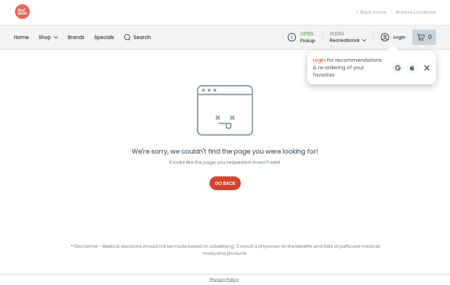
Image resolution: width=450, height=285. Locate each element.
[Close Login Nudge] (426, 67)
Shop (45, 37)
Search (142, 37)
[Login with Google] (398, 67)
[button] (371, 67)
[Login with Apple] (412, 67)
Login (399, 37)
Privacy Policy (224, 280)
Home (21, 37)
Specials (104, 37)
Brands (76, 37)
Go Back (225, 183)
